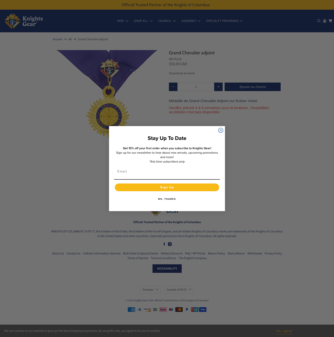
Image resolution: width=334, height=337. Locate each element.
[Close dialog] (220, 130)
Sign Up (167, 187)
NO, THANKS (167, 199)
